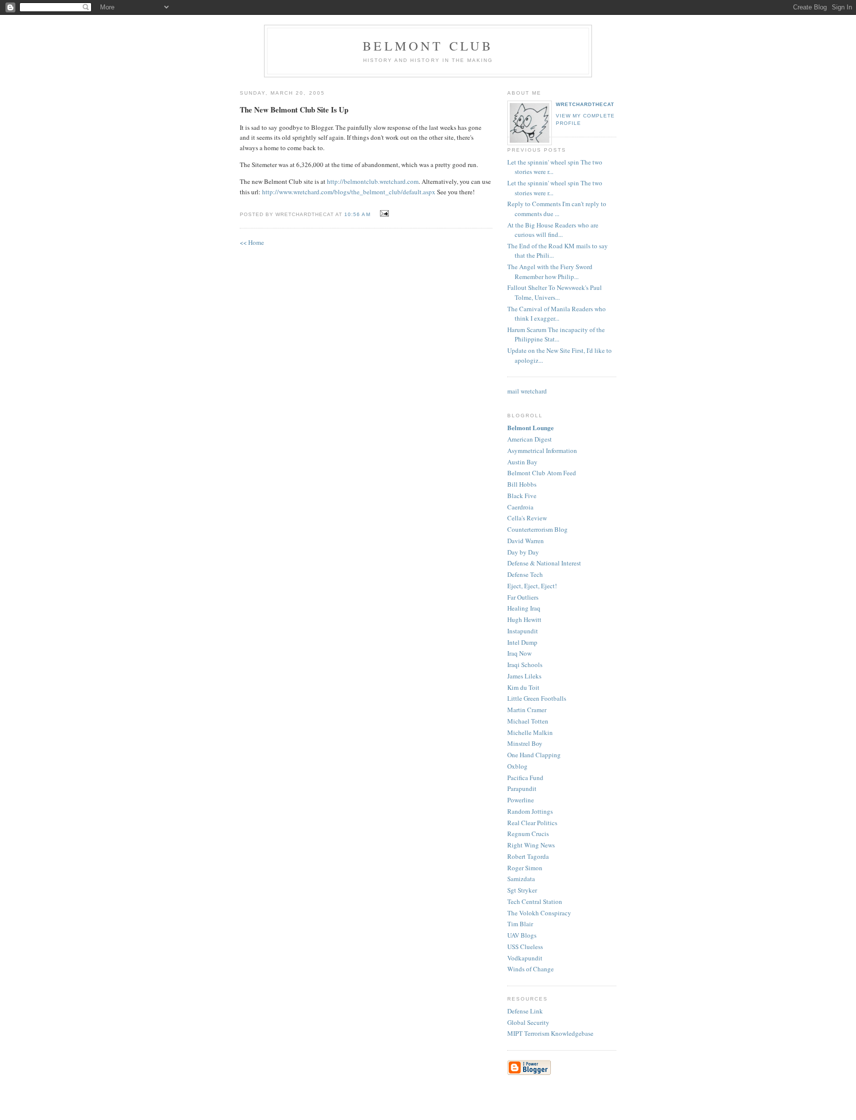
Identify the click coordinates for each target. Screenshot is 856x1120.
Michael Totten (527, 721)
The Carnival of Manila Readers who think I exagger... (556, 313)
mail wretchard (527, 391)
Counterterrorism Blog (537, 529)
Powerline (520, 799)
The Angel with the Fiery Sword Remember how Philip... (549, 271)
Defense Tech (525, 574)
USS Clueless (525, 946)
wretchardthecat (585, 104)
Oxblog (517, 766)
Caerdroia (520, 507)
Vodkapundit (524, 957)
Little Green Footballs (536, 698)
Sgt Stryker (522, 890)
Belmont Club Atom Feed (541, 472)
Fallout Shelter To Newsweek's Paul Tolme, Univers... (554, 292)
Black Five (521, 495)
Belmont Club (428, 45)
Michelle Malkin (530, 732)
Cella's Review (527, 517)
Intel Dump (522, 642)
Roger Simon (524, 867)
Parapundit (521, 788)
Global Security (528, 1022)
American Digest (529, 439)
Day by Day (523, 552)
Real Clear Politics (532, 822)
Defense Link (525, 1011)
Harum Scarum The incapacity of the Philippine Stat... (556, 334)
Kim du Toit (523, 687)
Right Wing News (531, 844)
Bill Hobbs (521, 484)
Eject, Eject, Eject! (532, 585)
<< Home (252, 242)
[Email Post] (383, 213)
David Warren (525, 540)
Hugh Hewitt (524, 619)
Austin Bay (522, 461)
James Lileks (524, 676)
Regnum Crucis (528, 833)
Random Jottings (530, 811)
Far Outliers (522, 597)
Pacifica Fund (525, 777)
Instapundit (522, 630)
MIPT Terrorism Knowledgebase (550, 1033)
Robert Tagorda (528, 856)
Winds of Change (530, 968)
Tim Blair (520, 923)
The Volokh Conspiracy (539, 912)
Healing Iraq (523, 608)
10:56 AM (357, 214)
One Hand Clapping (534, 754)
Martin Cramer (526, 709)
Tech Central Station (534, 901)
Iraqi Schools (524, 664)
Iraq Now (519, 653)
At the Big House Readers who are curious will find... (552, 230)
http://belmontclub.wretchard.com (373, 181)
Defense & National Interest (544, 563)
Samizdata (521, 878)
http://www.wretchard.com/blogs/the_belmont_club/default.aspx (348, 191)
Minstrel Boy (524, 743)
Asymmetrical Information (542, 450)
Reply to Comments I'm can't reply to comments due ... (556, 208)
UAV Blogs (521, 935)
